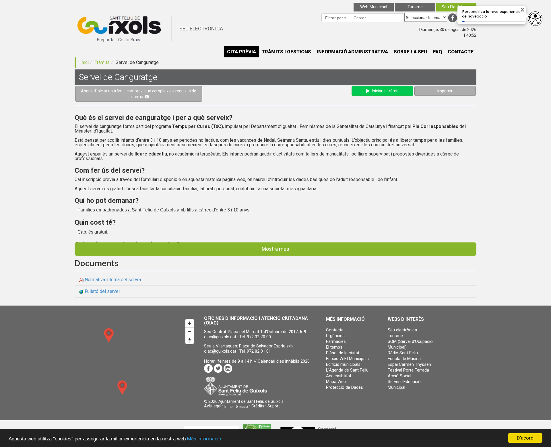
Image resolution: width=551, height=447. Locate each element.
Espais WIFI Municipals (347, 358)
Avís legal (212, 406)
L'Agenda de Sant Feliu (347, 370)
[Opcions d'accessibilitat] (535, 18)
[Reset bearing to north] (189, 340)
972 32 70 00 (259, 336)
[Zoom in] (189, 323)
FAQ (437, 52)
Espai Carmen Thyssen (409, 364)
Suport (273, 406)
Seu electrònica (402, 330)
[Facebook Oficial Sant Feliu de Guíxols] (452, 17)
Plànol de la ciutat (342, 352)
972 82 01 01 (259, 351)
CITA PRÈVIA (241, 52)
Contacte (335, 330)
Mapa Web (336, 381)
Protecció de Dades (344, 387)
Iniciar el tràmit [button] (384, 91)
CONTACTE (461, 52)
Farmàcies (336, 341)
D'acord (525, 438)
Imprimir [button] (445, 91)
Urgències (335, 335)
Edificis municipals (343, 364)
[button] (236, 406)
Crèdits (257, 406)
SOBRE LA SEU (410, 52)
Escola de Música (404, 358)
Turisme (395, 335)
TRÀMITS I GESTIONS (286, 52)
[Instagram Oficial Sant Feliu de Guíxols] (472, 17)
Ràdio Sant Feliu (403, 352)
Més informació (204, 439)
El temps (334, 347)
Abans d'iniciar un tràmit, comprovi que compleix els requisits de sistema (138, 94)
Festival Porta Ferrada (408, 370)
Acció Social (399, 375)
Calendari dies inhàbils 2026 (284, 361)
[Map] (136, 362)
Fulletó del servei (102, 291)
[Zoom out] (189, 331)
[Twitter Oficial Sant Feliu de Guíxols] (462, 17)
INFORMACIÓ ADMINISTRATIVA (352, 52)
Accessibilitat (338, 375)
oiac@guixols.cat (220, 336)
